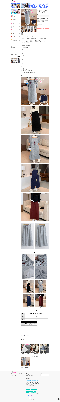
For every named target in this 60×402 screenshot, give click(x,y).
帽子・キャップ (14, 36)
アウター (13, 26)
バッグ (13, 33)
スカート (13, 29)
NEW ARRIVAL (13, 16)
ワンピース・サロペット (14, 30)
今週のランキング (14, 19)
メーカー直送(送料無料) (14, 40)
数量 (37, 25)
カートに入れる (43, 28)
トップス (13, 23)
